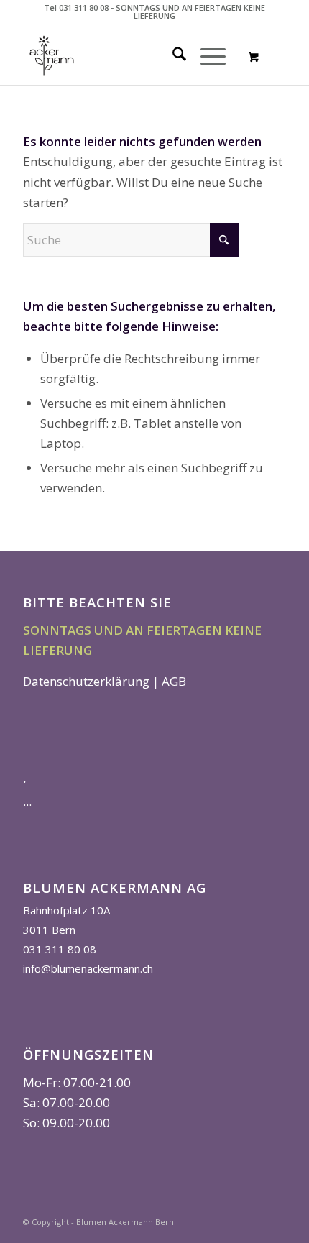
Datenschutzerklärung (86, 681)
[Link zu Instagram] (275, 1219)
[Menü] (206, 56)
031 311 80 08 (59, 949)
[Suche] (172, 56)
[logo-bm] (128, 56)
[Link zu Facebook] (253, 1219)
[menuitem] (172, 56)
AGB (174, 681)
